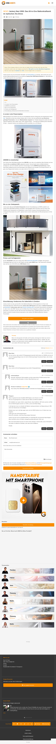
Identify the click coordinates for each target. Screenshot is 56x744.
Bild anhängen (48, 459)
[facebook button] (14, 724)
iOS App (38, 723)
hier (4, 118)
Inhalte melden (28, 733)
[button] (24, 717)
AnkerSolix (7, 307)
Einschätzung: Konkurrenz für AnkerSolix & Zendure (17, 110)
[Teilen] (28, 322)
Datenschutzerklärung (30, 462)
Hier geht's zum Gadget (27, 318)
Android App (46, 723)
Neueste (47, 348)
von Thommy (16, 17)
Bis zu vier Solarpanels (10, 107)
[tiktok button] (24, 724)
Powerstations (31, 74)
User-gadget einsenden (28, 685)
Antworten (50, 361)
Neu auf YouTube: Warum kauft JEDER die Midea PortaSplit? (17, 531)
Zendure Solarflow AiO (28, 307)
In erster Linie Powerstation (11, 104)
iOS (23, 70)
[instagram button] (21, 724)
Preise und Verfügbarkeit (11, 109)
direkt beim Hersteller (32, 260)
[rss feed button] (31, 724)
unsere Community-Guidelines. (34, 464)
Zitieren (44, 361)
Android (17, 70)
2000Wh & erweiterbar (10, 105)
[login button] (48, 3)
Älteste (51, 348)
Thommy (14, 335)
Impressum (28, 730)
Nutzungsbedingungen (46, 462)
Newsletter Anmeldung (28, 524)
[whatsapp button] (28, 724)
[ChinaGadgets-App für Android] (15, 353)
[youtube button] (17, 724)
